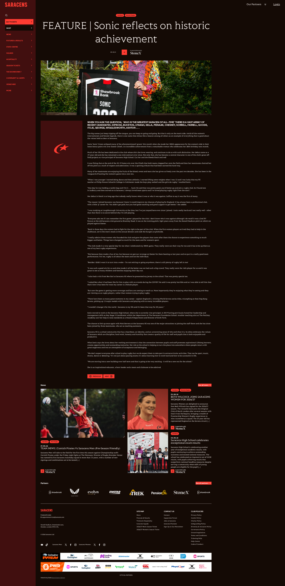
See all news (203, 385)
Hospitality (11, 59)
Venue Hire (11, 84)
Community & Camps (15, 78)
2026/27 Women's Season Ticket (148, 530)
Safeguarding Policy (198, 524)
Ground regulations (198, 533)
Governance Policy (198, 530)
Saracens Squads (143, 524)
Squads (9, 53)
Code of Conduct (197, 544)
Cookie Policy (196, 518)
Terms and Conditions (199, 535)
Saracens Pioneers (170, 524)
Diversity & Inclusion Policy (201, 527)
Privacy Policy (196, 515)
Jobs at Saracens (170, 521)
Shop (8, 28)
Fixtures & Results (14, 41)
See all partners (202, 483)
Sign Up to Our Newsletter (173, 527)
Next (107, 376)
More (8, 90)
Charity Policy (196, 521)
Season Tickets (13, 66)
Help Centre (195, 541)
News (8, 34)
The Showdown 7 (13, 72)
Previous (97, 376)
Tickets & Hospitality (144, 521)
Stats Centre (12, 47)
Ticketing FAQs (196, 538)
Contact (167, 515)
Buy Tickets (11, 22)
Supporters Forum (170, 518)
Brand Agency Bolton (58, 578)
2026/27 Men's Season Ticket (147, 527)
